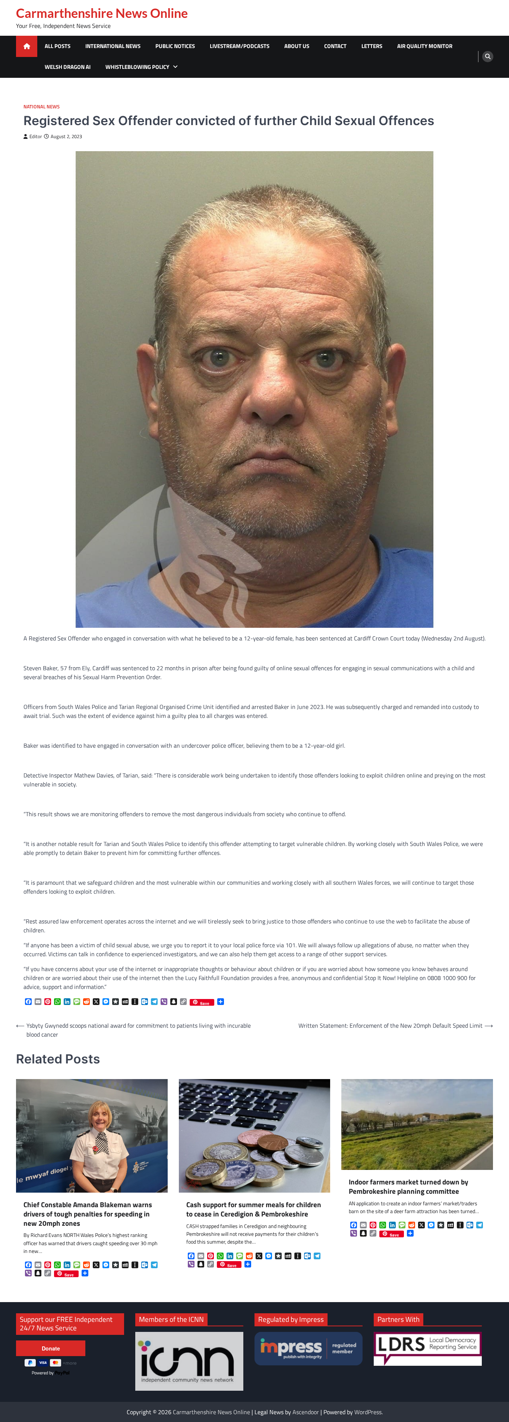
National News (41, 106)
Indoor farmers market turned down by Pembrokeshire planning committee (408, 1186)
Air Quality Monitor (424, 46)
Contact (335, 46)
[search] (487, 56)
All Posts (57, 46)
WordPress (368, 1411)
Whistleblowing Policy (137, 67)
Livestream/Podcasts (239, 46)
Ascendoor (306, 1411)
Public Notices (175, 46)
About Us (296, 46)
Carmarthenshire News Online (102, 13)
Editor (35, 136)
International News (112, 46)
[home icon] (26, 46)
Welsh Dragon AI (68, 67)
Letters (371, 46)
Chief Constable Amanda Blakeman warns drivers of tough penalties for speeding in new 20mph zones (87, 1214)
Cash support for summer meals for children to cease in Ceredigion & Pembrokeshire (253, 1209)
